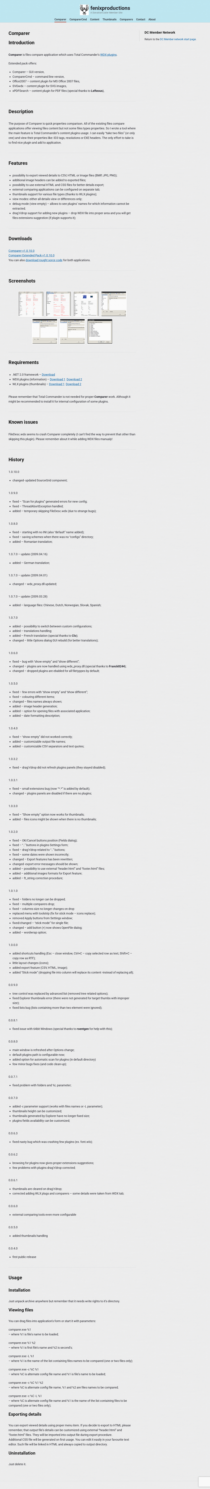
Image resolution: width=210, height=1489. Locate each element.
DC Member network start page (178, 39)
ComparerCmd (78, 19)
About (152, 19)
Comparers (126, 19)
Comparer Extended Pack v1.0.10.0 (31, 255)
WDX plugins (108, 54)
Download (48, 374)
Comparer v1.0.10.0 (21, 251)
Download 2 (74, 379)
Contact (140, 19)
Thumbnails (109, 19)
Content (94, 19)
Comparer (60, 19)
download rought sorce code (44, 260)
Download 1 (57, 379)
